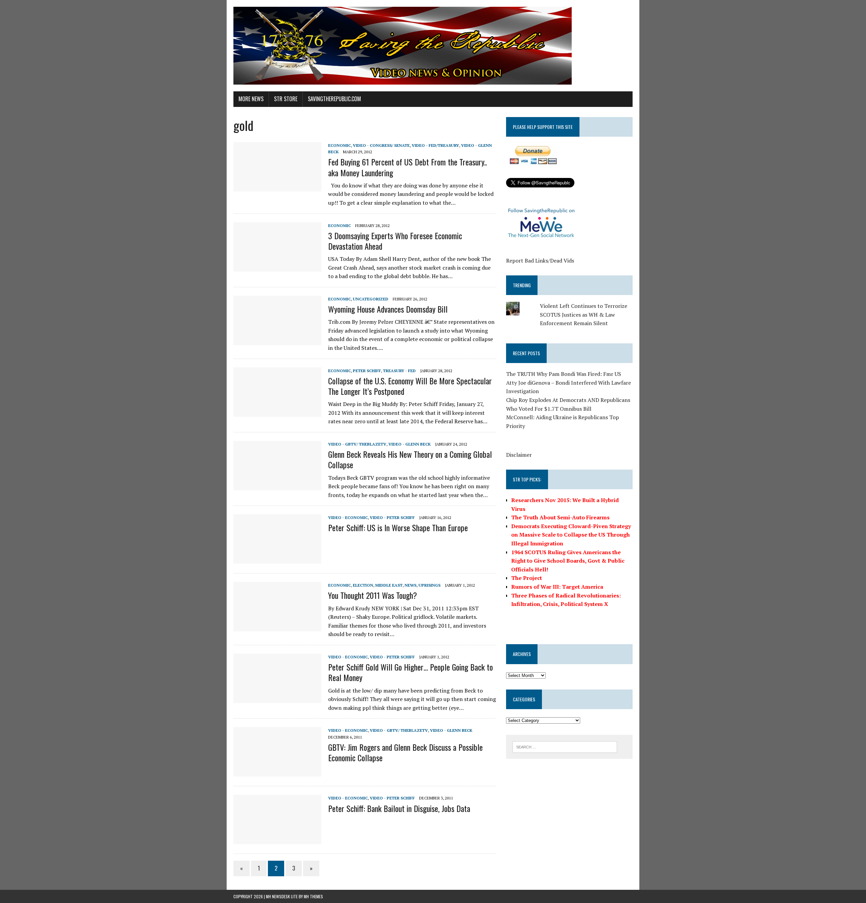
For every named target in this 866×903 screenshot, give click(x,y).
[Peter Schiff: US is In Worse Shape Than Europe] (277, 559)
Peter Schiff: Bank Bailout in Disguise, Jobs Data (399, 808)
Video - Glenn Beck (409, 444)
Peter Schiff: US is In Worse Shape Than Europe (398, 527)
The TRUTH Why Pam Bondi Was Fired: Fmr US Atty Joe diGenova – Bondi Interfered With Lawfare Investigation (568, 382)
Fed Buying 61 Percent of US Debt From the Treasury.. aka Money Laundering (407, 167)
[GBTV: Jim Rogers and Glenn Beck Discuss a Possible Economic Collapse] (277, 772)
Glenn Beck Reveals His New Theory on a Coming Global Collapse (410, 459)
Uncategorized (370, 298)
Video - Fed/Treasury (435, 145)
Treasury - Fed (399, 370)
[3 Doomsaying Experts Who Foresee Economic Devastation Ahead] (277, 267)
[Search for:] (564, 746)
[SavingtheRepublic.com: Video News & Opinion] (433, 46)
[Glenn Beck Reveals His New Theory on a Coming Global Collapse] (277, 485)
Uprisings (429, 585)
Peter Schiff (367, 370)
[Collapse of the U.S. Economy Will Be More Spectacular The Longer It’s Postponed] (277, 412)
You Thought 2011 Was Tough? (372, 595)
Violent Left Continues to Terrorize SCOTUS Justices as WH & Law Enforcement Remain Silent (583, 314)
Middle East (389, 585)
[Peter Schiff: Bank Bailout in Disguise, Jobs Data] (277, 839)
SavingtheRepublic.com (334, 99)
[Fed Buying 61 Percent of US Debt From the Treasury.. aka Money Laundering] (277, 186)
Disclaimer (519, 454)
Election (363, 585)
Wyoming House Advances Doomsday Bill (388, 309)
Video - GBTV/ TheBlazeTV (357, 444)
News (410, 585)
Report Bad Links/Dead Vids (540, 260)
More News (251, 99)
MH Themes (313, 896)
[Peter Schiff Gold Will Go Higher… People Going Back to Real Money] (277, 698)
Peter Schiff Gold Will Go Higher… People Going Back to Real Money (410, 672)
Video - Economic (348, 517)
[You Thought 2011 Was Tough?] (277, 627)
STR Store (285, 99)
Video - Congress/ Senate (381, 145)
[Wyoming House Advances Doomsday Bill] (277, 340)
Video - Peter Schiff (392, 517)
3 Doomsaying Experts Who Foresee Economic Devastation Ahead (395, 240)
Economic (339, 145)
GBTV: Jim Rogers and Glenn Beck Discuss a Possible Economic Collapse (405, 752)
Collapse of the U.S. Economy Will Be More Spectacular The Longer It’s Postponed (410, 386)
